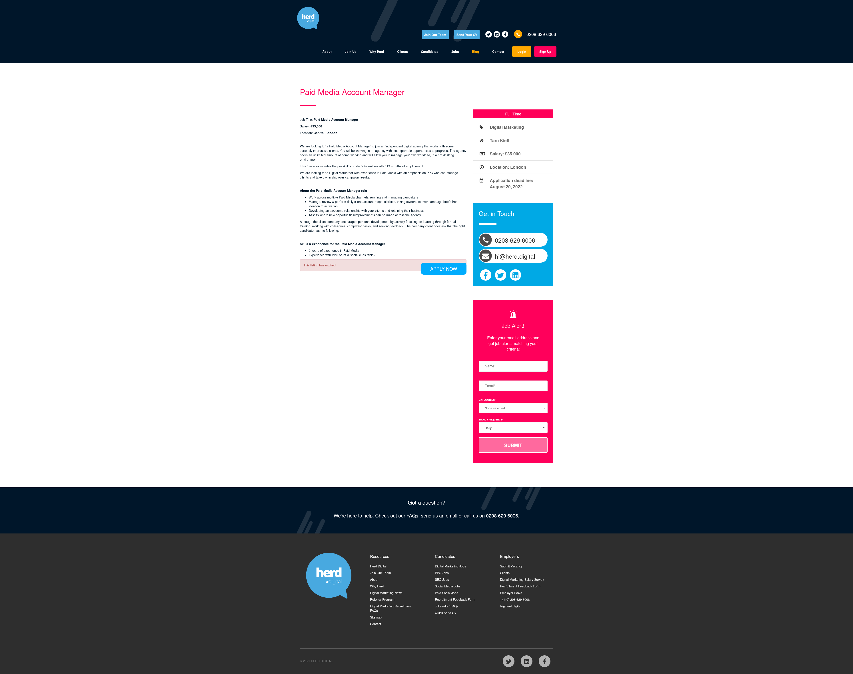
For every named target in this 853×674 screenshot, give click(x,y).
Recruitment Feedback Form (455, 599)
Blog (475, 51)
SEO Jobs (442, 579)
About (327, 51)
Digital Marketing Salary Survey (522, 579)
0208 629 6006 (541, 34)
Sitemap (376, 617)
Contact (498, 51)
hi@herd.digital (510, 606)
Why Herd (376, 51)
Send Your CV (466, 34)
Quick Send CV (445, 613)
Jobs (455, 51)
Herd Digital (378, 566)
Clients (402, 51)
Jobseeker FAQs (446, 606)
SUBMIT (513, 445)
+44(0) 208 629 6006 (515, 599)
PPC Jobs (442, 573)
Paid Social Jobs (446, 593)
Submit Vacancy (511, 566)
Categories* (487, 399)
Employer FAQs (511, 593)
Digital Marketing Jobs (450, 566)
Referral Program (382, 599)
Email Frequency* (491, 419)
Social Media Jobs (447, 586)
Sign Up (545, 51)
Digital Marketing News (386, 593)
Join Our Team (435, 34)
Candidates (429, 51)
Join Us (350, 51)
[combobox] (513, 427)
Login (521, 51)
